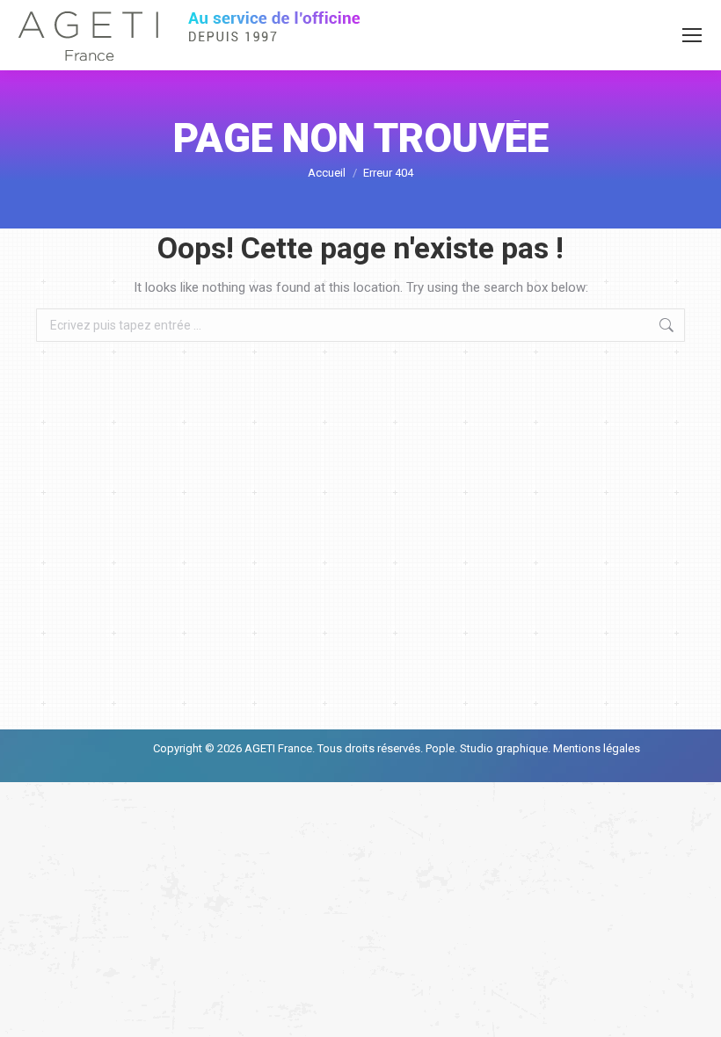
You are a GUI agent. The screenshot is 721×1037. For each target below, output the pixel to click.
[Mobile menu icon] (692, 35)
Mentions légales (595, 748)
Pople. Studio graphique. (488, 748)
